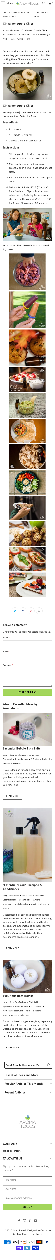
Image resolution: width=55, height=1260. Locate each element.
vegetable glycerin (39, 904)
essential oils (24, 34)
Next (37, 17)
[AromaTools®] (27, 3)
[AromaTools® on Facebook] (19, 1221)
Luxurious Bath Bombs (18, 995)
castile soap (34, 755)
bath (5, 755)
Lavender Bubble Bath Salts (22, 748)
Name (6, 637)
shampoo (7, 904)
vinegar (6, 908)
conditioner (40, 895)
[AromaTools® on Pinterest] (30, 1221)
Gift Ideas (35, 759)
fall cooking (43, 34)
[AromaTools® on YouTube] (35, 1221)
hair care (36, 899)
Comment (8, 665)
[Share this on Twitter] (15, 610)
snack (12, 39)
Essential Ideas (9, 34)
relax (28, 1010)
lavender (6, 763)
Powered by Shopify (32, 1234)
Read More (12, 796)
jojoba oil (46, 759)
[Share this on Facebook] (23, 610)
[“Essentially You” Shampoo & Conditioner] (27, 845)
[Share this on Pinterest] (31, 610)
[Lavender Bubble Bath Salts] (27, 729)
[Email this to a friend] (39, 610)
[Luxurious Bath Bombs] (27, 976)
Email (6, 651)
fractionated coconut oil (13, 1010)
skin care (17, 763)
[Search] (44, 3)
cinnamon (14, 30)
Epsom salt (7, 759)
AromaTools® (19, 1230)
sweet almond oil (21, 904)
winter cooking (23, 39)
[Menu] (1, 3)
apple (5, 30)
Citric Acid (33, 1002)
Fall (34, 34)
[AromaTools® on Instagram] (24, 1221)
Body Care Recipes (18, 755)
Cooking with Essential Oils (33, 30)
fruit (5, 39)
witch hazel (25, 1015)
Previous (41, 13)
